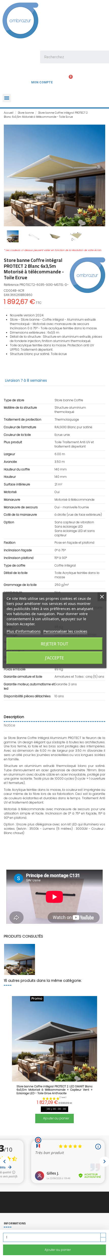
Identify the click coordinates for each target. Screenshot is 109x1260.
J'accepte (54, 658)
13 (77, 1130)
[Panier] (67, 81)
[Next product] (103, 115)
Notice (9, 725)
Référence (11, 285)
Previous (9, 1057)
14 (82, 1130)
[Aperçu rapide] (54, 1080)
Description (14, 717)
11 (67, 1130)
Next (99, 1057)
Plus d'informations (24, 631)
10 (62, 1130)
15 (87, 1130)
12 (72, 1130)
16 (92, 1130)
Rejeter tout (54, 644)
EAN (6, 295)
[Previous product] (99, 115)
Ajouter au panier (58, 1250)
